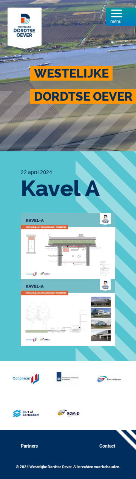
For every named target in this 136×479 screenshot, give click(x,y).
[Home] (24, 27)
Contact (107, 446)
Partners (29, 446)
